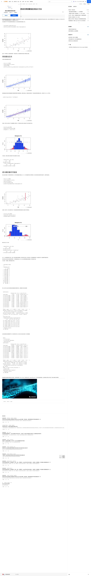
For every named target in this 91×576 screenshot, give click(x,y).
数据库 (11, 401)
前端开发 (8, 401)
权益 (18, 1)
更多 (88, 26)
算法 (7, 432)
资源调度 (10, 425)
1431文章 (16, 574)
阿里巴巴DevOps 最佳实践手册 (73, 40)
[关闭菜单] (1, 1)
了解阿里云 (31, 1)
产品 (12, 1)
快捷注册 (6, 15)
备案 (81, 1)
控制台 (83, 1)
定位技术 (14, 453)
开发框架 (5, 482)
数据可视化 (8, 418)
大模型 (10, 1)
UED (11, 482)
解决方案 (15, 1)
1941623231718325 (5, 425)
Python (10, 432)
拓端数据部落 (7, 574)
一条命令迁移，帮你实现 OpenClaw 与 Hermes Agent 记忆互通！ (78, 47)
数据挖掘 (15, 418)
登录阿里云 (14, 15)
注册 (85, 1)
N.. (2, 482)
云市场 (23, 1)
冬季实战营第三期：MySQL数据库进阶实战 (74, 39)
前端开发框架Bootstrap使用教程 (73, 30)
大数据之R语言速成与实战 (72, 29)
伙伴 (25, 1)
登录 (89, 1)
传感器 (8, 453)
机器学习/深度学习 (9, 461)
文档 (79, 1)
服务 (28, 1)
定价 (20, 1)
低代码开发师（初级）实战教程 (73, 37)
